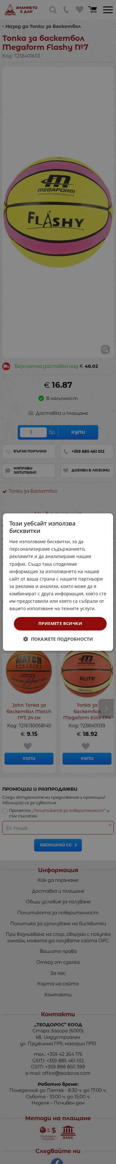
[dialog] (58, 582)
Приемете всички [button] (60, 624)
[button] (58, 639)
